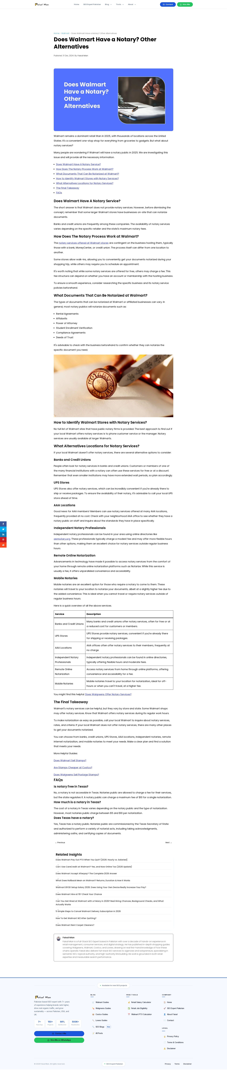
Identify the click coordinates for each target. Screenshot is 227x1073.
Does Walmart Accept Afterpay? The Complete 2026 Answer (86, 873)
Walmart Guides (100, 1002)
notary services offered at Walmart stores (84, 243)
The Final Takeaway (67, 188)
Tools (119, 4)
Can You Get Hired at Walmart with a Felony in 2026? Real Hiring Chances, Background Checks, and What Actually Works (110, 903)
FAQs (59, 192)
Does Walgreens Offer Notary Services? (108, 694)
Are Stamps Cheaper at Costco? (73, 767)
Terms (177, 1064)
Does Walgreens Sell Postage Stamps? (76, 774)
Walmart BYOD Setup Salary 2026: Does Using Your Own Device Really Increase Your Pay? (101, 887)
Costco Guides (100, 1014)
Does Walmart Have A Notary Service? (78, 164)
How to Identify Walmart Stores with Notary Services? (87, 178)
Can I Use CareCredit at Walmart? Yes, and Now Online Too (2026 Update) (94, 866)
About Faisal (170, 1014)
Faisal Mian (83, 55)
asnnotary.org (62, 539)
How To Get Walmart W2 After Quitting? (76, 918)
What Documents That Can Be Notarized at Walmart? (87, 173)
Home (56, 33)
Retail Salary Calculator (139, 1002)
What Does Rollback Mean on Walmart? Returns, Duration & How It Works (93, 880)
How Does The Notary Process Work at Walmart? (84, 169)
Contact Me (60, 1033)
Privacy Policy (171, 1036)
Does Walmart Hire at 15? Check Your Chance (79, 894)
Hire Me (186, 4)
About (131, 4)
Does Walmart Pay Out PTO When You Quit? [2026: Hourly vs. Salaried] (91, 859)
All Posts (97, 1033)
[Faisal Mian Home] (59, 997)
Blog (107, 4)
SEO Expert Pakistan (174, 1008)
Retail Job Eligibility (137, 1008)
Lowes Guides (99, 1020)
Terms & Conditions (174, 1042)
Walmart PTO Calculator (140, 1014)
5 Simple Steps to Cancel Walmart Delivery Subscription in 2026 (88, 911)
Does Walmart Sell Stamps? (70, 760)
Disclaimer (170, 1048)
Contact (169, 1020)
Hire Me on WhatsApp (61, 1040)
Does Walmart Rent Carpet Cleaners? (75, 925)
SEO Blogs (101, 1027)
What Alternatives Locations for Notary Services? (84, 183)
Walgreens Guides (101, 1008)
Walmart (65, 33)
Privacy (168, 1064)
